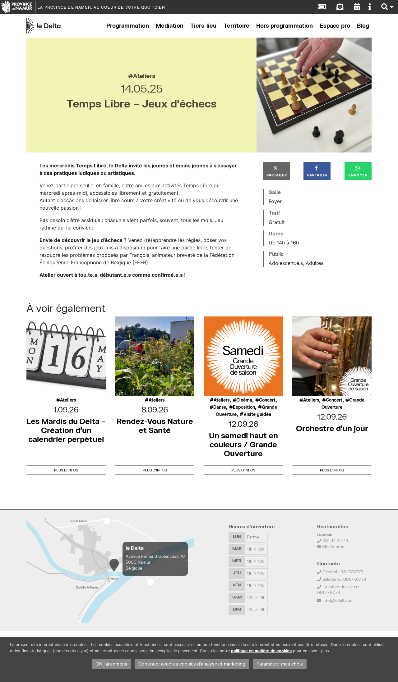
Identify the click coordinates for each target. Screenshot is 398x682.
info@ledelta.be (337, 600)
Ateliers (144, 75)
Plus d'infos (66, 470)
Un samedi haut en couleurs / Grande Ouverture (243, 444)
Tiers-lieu (203, 25)
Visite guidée (257, 414)
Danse (219, 407)
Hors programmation (284, 25)
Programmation (127, 25)
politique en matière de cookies (261, 650)
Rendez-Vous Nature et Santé (155, 425)
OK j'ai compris (111, 663)
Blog (363, 25)
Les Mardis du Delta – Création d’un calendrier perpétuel (66, 429)
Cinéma (244, 400)
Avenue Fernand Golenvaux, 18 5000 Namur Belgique (155, 562)
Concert (267, 400)
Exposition (244, 407)
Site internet (333, 546)
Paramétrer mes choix (280, 663)
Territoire (236, 25)
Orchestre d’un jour (332, 428)
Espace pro (335, 25)
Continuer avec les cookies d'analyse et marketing (191, 663)
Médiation (169, 25)
